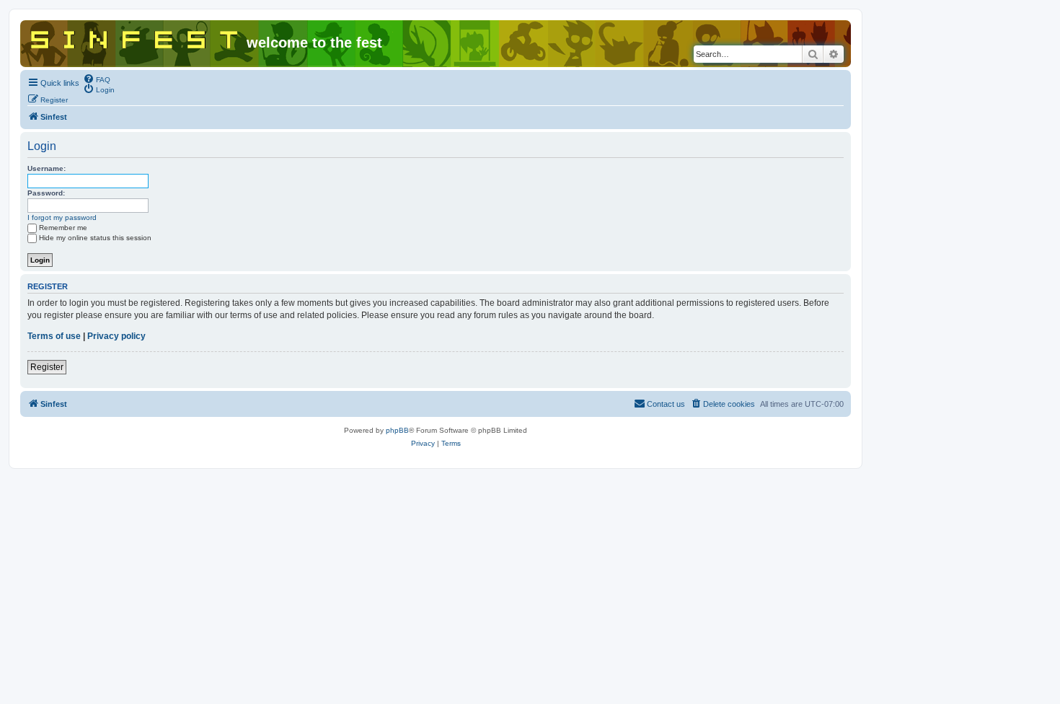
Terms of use (54, 336)
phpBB (397, 430)
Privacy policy (116, 336)
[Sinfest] (135, 37)
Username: (46, 168)
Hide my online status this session (95, 238)
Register (46, 367)
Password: (46, 193)
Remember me (63, 228)
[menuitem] (96, 79)
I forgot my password (62, 217)
